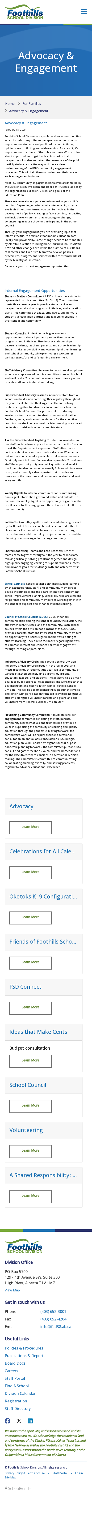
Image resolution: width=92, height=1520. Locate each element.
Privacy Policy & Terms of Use (25, 1473)
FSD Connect (25, 986)
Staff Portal (15, 1378)
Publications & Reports (25, 1355)
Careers (11, 1370)
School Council (27, 1085)
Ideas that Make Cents (38, 1031)
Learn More (30, 826)
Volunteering (26, 1130)
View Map (12, 1290)
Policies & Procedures (24, 1348)
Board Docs (15, 1363)
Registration (16, 1401)
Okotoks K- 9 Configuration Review (43, 896)
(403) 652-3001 (53, 1311)
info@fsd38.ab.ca (55, 1326)
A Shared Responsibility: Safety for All (43, 1175)
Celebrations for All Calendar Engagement (43, 851)
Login (79, 1473)
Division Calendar (20, 1393)
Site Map (10, 1477)
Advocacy (21, 806)
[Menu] (84, 11)
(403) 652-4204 (53, 1319)
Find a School (17, 1385)
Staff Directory (18, 1408)
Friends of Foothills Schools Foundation (43, 941)
